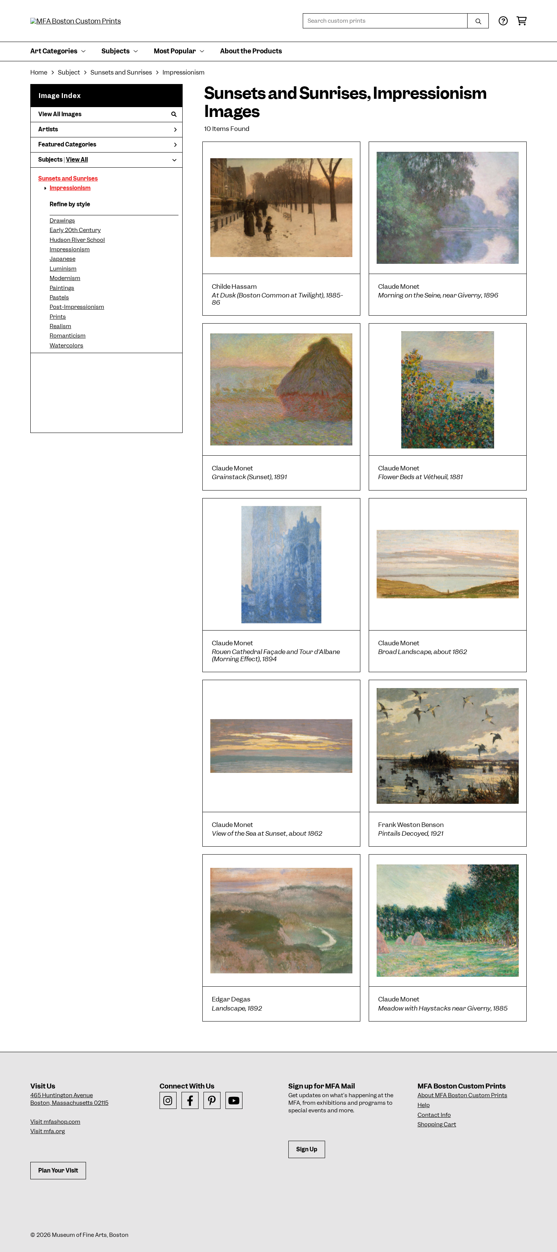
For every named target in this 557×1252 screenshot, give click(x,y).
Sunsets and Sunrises (68, 178)
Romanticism (68, 335)
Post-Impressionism (77, 307)
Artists (48, 129)
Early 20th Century (75, 230)
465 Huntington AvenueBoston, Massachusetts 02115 (69, 1099)
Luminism (63, 269)
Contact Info (434, 1115)
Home (38, 72)
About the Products (251, 51)
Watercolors (66, 345)
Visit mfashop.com (55, 1122)
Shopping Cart (437, 1124)
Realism (60, 326)
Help (424, 1105)
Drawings (62, 220)
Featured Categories (67, 144)
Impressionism (70, 188)
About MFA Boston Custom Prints (462, 1095)
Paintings (62, 288)
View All (77, 160)
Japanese (62, 259)
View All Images (59, 114)
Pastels (59, 297)
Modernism (65, 278)
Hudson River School (77, 240)
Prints (58, 317)
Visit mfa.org (47, 1131)
